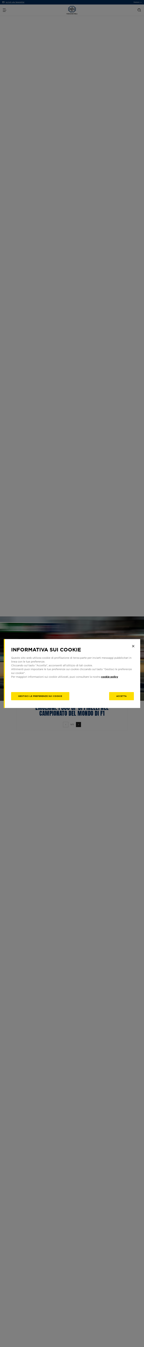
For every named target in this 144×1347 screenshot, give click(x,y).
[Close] (133, 646)
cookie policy (109, 676)
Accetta (121, 696)
